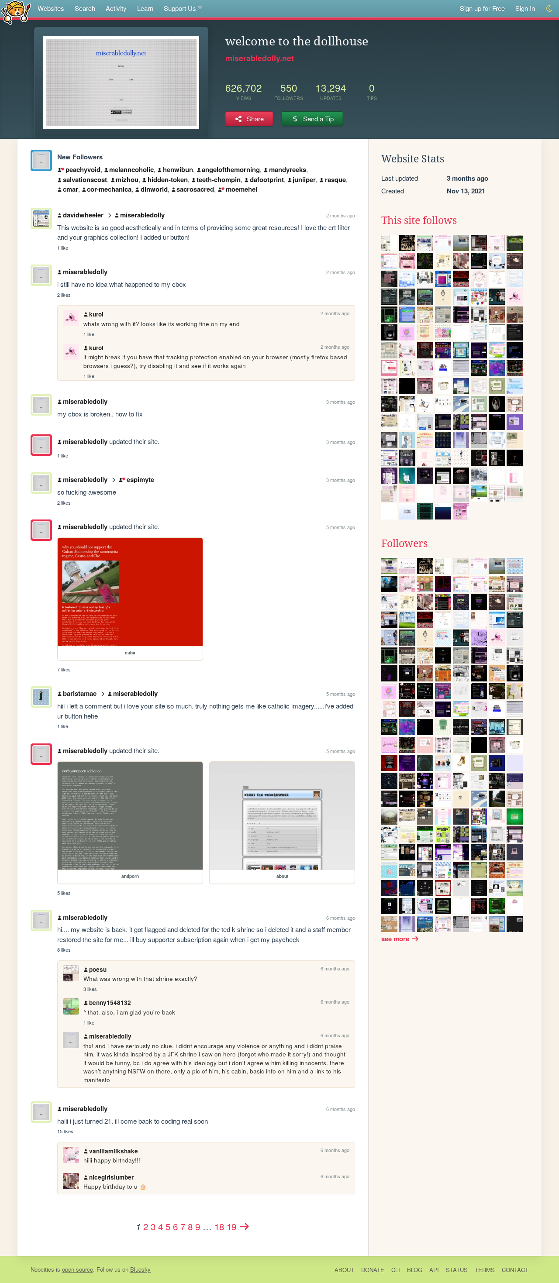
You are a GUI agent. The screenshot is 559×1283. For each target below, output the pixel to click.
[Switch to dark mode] (549, 8)
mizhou (127, 179)
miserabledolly (142, 215)
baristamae (80, 693)
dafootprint (267, 179)
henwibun (178, 169)
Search (85, 8)
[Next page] (244, 1226)
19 (231, 1226)
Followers (404, 543)
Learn (145, 8)
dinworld (154, 189)
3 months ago (340, 401)
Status (457, 1270)
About (344, 1270)
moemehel (241, 189)
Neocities (42, 1269)
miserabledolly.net (259, 58)
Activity (116, 8)
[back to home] (16, 12)
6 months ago (340, 917)
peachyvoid (83, 169)
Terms (485, 1270)
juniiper (304, 179)
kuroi (96, 314)
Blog (414, 1270)
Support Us (180, 8)
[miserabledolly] (41, 160)
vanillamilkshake (113, 1151)
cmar (70, 189)
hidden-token (168, 179)
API (434, 1270)
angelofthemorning (231, 169)
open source (77, 1269)
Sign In (525, 8)
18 (219, 1226)
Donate (372, 1270)
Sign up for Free (482, 8)
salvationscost (85, 179)
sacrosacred (195, 189)
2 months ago (340, 215)
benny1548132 (110, 1002)
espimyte (140, 479)
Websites (51, 8)
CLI (395, 1270)
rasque (335, 179)
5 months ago (340, 526)
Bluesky (140, 1269)
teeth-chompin (219, 179)
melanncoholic (131, 169)
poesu (98, 969)
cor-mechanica (109, 189)
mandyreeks (287, 169)
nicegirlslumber (111, 1177)
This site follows (419, 220)
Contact (515, 1270)
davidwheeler (83, 215)
